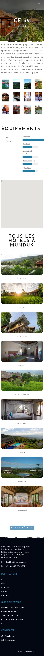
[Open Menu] (39, 4)
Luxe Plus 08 (22, 511)
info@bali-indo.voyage (13, 562)
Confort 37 (22, 366)
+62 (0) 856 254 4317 (13, 566)
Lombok (5, 587)
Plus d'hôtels (21, 527)
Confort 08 (22, 337)
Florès (4, 591)
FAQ (3, 623)
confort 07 (22, 308)
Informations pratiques (12, 608)
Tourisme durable (9, 615)
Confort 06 (22, 279)
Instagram (9, 640)
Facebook (9, 636)
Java (3, 583)
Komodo (5, 595)
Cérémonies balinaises (12, 619)
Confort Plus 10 (22, 424)
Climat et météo (8, 611)
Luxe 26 (22, 453)
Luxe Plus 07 (22, 482)
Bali (3, 579)
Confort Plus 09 (22, 395)
